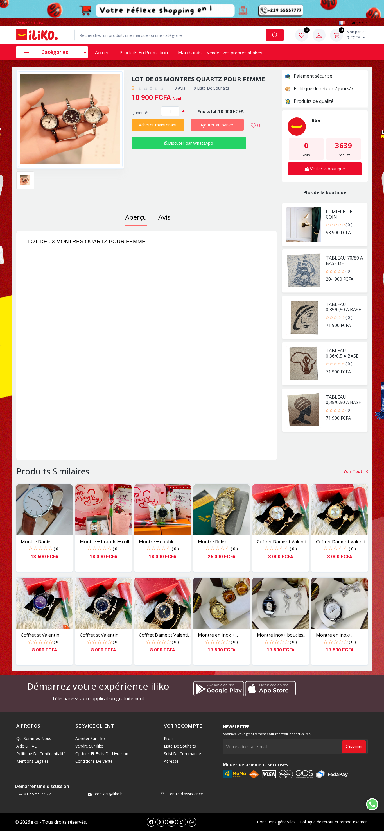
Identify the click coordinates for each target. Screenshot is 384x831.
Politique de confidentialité (41, 753)
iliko (34, 822)
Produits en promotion (143, 52)
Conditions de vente (94, 761)
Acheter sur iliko (90, 738)
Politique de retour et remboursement (334, 822)
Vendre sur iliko (89, 746)
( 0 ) (349, 224)
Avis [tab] (164, 217)
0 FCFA (356, 34)
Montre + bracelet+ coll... (106, 542)
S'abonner (354, 746)
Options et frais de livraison (101, 753)
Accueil (102, 52)
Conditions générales (276, 822)
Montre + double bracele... (157, 542)
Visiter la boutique (327, 168)
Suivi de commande (182, 753)
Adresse (171, 761)
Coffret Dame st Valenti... (283, 542)
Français (356, 22)
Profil (168, 738)
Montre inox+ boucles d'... (280, 635)
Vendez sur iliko (30, 22)
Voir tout (353, 471)
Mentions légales (32, 761)
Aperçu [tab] (136, 217)
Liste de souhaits (180, 746)
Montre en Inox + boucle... (216, 635)
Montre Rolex (212, 542)
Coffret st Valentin (40, 635)
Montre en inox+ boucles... (333, 635)
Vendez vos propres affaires (235, 52)
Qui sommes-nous (33, 738)
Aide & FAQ (26, 746)
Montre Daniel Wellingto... (36, 542)
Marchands (190, 52)
